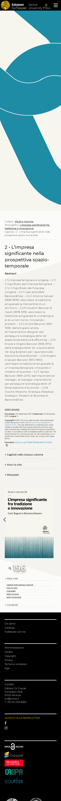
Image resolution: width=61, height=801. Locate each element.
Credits (9, 651)
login (7, 668)
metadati (11, 591)
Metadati (12, 474)
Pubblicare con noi (15, 631)
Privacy (9, 660)
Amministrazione (14, 647)
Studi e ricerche (24, 221)
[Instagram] (30, 728)
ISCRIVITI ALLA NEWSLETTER (22, 718)
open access (12, 409)
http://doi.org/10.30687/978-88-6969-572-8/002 (33, 442)
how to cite (12, 588)
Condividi (11, 604)
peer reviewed (14, 597)
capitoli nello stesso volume (20, 584)
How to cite (13, 464)
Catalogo (10, 627)
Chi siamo (10, 623)
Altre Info (11, 578)
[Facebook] (30, 723)
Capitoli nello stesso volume (24, 454)
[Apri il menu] (55, 5)
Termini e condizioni (16, 664)
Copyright (10, 656)
